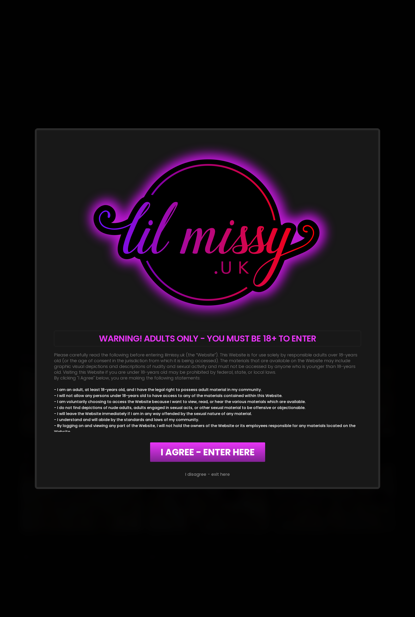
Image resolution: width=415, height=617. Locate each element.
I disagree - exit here (207, 474)
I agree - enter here (208, 452)
